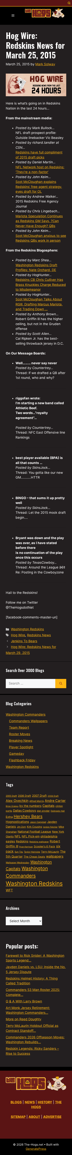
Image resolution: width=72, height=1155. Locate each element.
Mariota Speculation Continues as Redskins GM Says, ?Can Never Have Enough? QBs (39, 221)
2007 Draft (39, 795)
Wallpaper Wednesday (17, 862)
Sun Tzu (19, 851)
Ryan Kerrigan (26, 847)
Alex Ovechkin (17, 801)
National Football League (34, 831)
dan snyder (43, 810)
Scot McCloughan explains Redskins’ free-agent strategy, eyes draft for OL (39, 186)
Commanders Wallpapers (28, 721)
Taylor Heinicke (32, 851)
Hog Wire (18, 635)
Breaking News (20, 741)
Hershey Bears (28, 816)
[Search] (60, 683)
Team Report (19, 727)
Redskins (22, 841)
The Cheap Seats (34, 856)
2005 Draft (11, 796)
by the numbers (30, 806)
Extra (9, 817)
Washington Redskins (27, 629)
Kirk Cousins (34, 826)
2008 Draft (53, 796)
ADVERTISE (52, 1117)
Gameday (16, 754)
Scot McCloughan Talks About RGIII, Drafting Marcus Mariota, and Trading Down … (39, 304)
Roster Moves (19, 734)
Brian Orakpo (12, 806)
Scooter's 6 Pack (44, 846)
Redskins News (39, 635)
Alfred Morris (36, 801)
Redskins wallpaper (39, 841)
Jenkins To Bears (24, 641)
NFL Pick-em (31, 836)
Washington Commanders (26, 714)
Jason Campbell (38, 822)
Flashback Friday (22, 760)
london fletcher (50, 827)
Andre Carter (55, 801)
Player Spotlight (21, 747)
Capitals (48, 806)
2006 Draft (24, 795)
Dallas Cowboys (24, 810)
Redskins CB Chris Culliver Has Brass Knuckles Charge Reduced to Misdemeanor (41, 284)
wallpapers (54, 856)
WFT (9, 890)
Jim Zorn (21, 827)
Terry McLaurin (50, 851)
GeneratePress (36, 1149)
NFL (18, 836)
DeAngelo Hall (58, 811)
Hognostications (17, 822)
